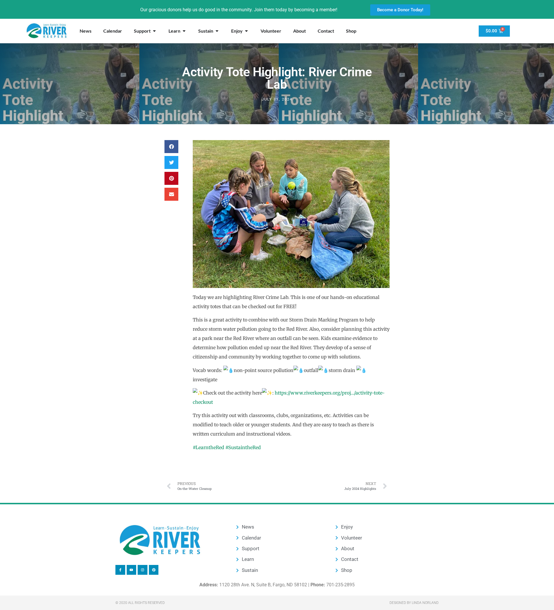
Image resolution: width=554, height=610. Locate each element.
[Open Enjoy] (246, 30)
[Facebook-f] (120, 570)
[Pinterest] (154, 570)
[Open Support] (154, 30)
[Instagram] (142, 570)
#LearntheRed (208, 447)
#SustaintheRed (243, 447)
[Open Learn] (184, 30)
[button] (171, 146)
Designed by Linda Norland (414, 603)
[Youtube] (131, 570)
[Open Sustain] (217, 30)
